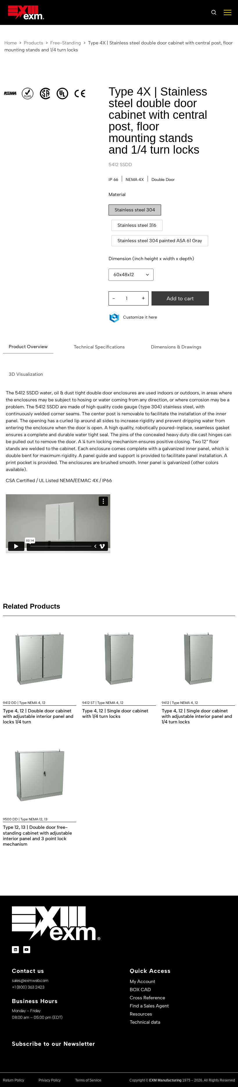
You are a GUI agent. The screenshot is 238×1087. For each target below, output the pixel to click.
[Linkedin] (15, 949)
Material (117, 194)
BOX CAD (140, 989)
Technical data (145, 1022)
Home (10, 43)
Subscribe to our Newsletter (53, 1043)
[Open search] (213, 12)
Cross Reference (147, 997)
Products (33, 43)
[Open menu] (227, 12)
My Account (142, 981)
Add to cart (180, 298)
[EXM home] (26, 12)
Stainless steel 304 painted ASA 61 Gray (160, 240)
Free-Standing (65, 43)
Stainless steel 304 (135, 210)
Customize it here (140, 317)
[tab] (28, 346)
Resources (141, 1014)
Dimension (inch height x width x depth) (151, 258)
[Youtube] (26, 949)
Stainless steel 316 (137, 225)
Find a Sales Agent (149, 1006)
